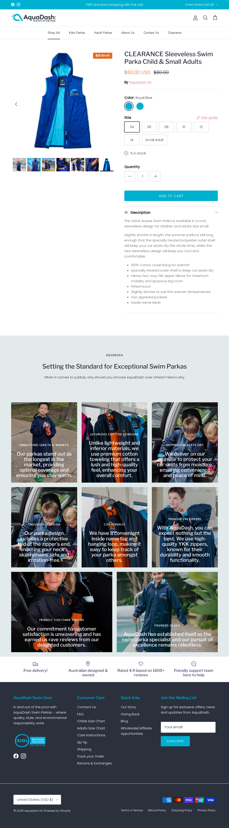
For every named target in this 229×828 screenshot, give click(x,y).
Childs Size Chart (91, 721)
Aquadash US (140, 82)
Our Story (128, 707)
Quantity (132, 166)
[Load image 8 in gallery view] (62, 102)
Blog (124, 721)
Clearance (174, 33)
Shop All (54, 33)
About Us (128, 33)
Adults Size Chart (91, 728)
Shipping (84, 749)
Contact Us (151, 33)
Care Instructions (91, 735)
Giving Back (130, 714)
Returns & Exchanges (94, 763)
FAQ (80, 714)
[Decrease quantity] (129, 176)
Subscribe (175, 741)
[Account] (194, 18)
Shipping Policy (181, 810)
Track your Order (90, 756)
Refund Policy (157, 810)
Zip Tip (82, 742)
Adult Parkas (103, 33)
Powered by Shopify (57, 811)
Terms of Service (132, 810)
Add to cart (171, 195)
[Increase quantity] (155, 176)
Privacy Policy (206, 810)
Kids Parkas (77, 33)
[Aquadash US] (33, 18)
